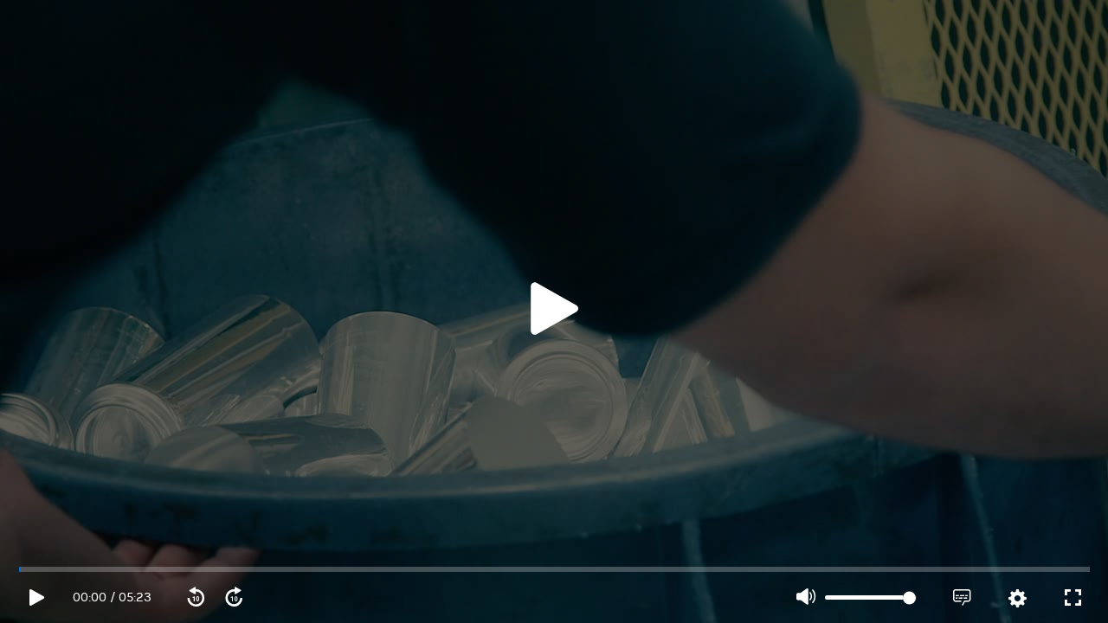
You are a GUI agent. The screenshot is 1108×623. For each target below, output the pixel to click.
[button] (554, 311)
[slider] (555, 569)
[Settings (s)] (1017, 599)
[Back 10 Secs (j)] (196, 598)
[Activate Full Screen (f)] (1072, 598)
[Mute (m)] (806, 598)
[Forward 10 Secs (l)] (234, 598)
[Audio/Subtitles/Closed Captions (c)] (962, 598)
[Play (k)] (554, 311)
